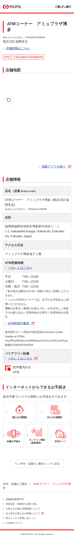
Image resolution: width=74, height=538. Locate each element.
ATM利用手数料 (18, 323)
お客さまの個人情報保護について (23, 508)
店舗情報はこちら (18, 48)
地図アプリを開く (54, 166)
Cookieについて (14, 523)
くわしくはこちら (20, 267)
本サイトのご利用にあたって (20, 518)
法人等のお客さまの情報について (23, 513)
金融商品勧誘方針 (15, 499)
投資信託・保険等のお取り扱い (22, 504)
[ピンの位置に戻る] (9, 100)
